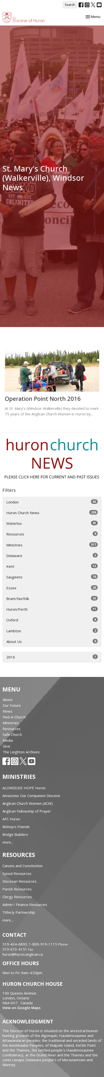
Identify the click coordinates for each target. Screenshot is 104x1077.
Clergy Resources (17, 896)
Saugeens (51, 576)
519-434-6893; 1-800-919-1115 (30, 944)
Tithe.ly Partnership (18, 912)
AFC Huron (11, 818)
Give (6, 746)
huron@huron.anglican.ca (22, 954)
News (7, 711)
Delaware (51, 555)
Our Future (12, 705)
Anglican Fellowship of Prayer (26, 811)
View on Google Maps (21, 1007)
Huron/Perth (51, 609)
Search (70, 4)
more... (8, 842)
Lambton (51, 630)
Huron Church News (51, 512)
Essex (51, 587)
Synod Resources (16, 873)
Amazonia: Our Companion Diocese (31, 795)
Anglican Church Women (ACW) (27, 803)
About (8, 699)
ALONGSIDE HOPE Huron (23, 787)
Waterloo (51, 523)
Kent (51, 566)
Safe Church (12, 734)
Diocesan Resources (19, 881)
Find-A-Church (14, 717)
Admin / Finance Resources (24, 904)
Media (8, 740)
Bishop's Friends (16, 826)
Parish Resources (17, 889)
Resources (51, 533)
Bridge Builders (15, 834)
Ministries (51, 544)
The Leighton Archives (21, 751)
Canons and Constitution (22, 865)
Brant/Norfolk (51, 598)
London (51, 501)
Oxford (51, 619)
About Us (51, 641)
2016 (51, 656)
